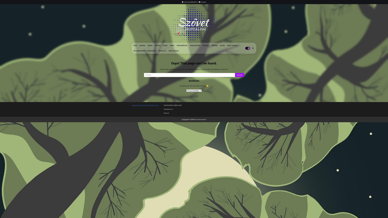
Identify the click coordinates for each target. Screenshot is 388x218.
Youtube (203, 2)
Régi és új (162, 51)
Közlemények (182, 45)
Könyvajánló (174, 51)
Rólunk (166, 113)
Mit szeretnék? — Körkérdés (144, 51)
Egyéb (222, 45)
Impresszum (168, 109)
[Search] (253, 48)
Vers (135, 45)
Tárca (172, 45)
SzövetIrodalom (200, 119)
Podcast (206, 45)
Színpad (214, 45)
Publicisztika (195, 45)
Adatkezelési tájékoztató (173, 105)
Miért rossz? (232, 45)
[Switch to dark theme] (247, 48)
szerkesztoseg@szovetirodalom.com (145, 105)
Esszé (165, 45)
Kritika (157, 45)
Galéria (142, 45)
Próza (150, 45)
